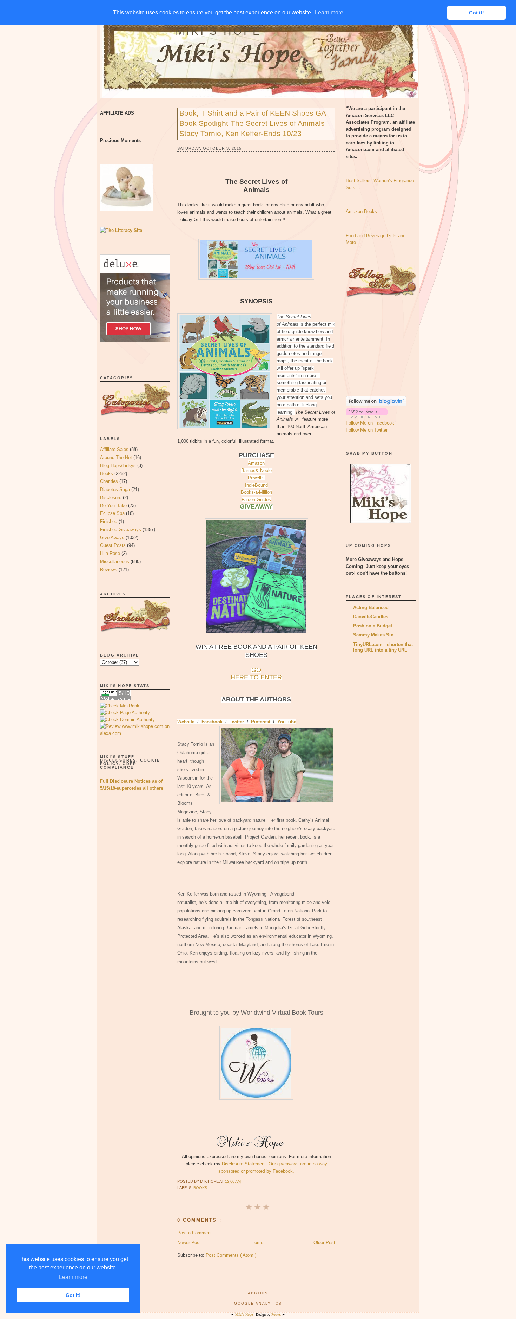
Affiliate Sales (114, 449)
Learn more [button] (73, 1277)
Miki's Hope (219, 31)
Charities (109, 481)
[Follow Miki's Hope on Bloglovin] (376, 404)
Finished (108, 521)
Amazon (256, 463)
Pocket (276, 1315)
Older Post (324, 1242)
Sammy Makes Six (373, 635)
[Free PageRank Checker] (115, 698)
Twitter (237, 721)
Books (106, 473)
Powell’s (256, 477)
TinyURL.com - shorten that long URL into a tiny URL (383, 647)
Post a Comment (194, 1232)
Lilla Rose (110, 553)
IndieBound (256, 485)
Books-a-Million (256, 492)
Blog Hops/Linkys (118, 465)
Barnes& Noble (256, 470)
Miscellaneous (114, 561)
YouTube (286, 721)
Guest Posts (113, 545)
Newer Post (189, 1242)
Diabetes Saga (115, 489)
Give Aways (112, 537)
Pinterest (260, 721)
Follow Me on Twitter (367, 430)
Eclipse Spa (112, 513)
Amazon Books (361, 211)
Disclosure (110, 497)
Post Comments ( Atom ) (231, 1255)
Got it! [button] (73, 1295)
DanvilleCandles (370, 616)
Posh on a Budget (372, 625)
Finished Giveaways (120, 529)
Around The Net (116, 457)
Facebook (212, 721)
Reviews (108, 569)
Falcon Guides (256, 499)
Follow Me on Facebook (370, 423)
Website (185, 721)
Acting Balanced (371, 607)
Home (257, 1242)
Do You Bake (113, 505)
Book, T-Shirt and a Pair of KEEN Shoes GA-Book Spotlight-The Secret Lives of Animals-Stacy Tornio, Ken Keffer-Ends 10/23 (254, 123)
